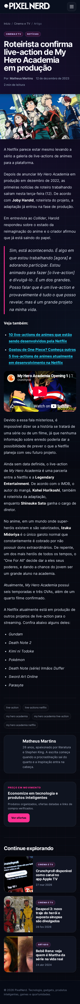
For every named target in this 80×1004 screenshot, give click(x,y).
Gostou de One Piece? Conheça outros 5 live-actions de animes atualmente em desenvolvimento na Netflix (42, 356)
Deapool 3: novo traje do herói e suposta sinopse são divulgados (49, 915)
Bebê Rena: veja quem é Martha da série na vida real (50, 955)
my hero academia (17, 716)
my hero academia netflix (21, 725)
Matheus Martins (21, 78)
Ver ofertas (18, 817)
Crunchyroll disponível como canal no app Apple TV (54, 875)
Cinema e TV (22, 23)
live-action (12, 707)
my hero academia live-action (51, 716)
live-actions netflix (36, 707)
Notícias (33, 34)
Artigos (43, 944)
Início (7, 23)
